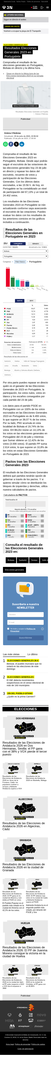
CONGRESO (18, 244)
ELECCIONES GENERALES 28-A (22, 661)
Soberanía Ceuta (9, 1)
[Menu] (48, 7)
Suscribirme (25, 638)
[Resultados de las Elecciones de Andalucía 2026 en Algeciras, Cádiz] (25, 809)
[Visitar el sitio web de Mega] (9, 1021)
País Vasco (20, 262)
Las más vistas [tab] (11, 654)
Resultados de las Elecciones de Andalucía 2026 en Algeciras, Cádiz (23, 826)
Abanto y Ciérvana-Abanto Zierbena (27, 370)
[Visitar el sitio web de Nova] (41, 1015)
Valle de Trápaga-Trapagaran (34, 361)
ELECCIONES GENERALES (20, 677)
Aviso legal (10, 1044)
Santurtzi (7, 361)
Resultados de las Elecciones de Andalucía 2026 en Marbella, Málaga (36, 778)
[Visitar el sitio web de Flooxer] (39, 1026)
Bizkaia (11, 560)
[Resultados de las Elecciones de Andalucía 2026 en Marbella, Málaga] (37, 768)
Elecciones (25, 709)
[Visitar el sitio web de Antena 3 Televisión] (9, 1015)
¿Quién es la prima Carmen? (21, 696)
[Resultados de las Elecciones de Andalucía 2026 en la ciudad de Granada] (25, 850)
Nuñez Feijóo (21, 1)
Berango (7, 370)
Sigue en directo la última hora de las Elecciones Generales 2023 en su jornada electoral (24, 76)
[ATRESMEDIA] (25, 1007)
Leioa (6, 366)
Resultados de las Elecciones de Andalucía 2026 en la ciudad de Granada (23, 867)
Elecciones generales (14, 570)
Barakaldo (25, 366)
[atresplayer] (42, 7)
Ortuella (15, 366)
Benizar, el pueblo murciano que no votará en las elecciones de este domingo (24, 666)
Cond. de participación (26, 1049)
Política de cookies (38, 1044)
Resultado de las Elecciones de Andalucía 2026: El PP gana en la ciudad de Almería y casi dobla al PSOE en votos (12, 896)
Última (35, 7)
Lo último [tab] (32, 654)
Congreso (7, 262)
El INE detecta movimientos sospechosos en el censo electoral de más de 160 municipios (25, 683)
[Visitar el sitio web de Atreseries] (20, 1021)
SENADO (35, 244)
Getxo (35, 366)
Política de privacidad (22, 1044)
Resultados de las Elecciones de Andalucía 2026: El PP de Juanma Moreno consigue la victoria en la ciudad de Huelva (24, 952)
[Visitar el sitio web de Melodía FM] (12, 1026)
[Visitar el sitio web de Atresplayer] (25, 1026)
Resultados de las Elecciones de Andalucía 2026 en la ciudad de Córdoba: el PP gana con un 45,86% (36, 982)
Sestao (17, 361)
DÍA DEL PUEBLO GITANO (19, 693)
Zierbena (7, 375)
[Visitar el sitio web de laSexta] (20, 1015)
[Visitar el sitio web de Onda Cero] (30, 1021)
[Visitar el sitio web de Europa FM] (41, 1021)
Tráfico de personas (33, 1)
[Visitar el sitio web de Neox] (30, 1015)
